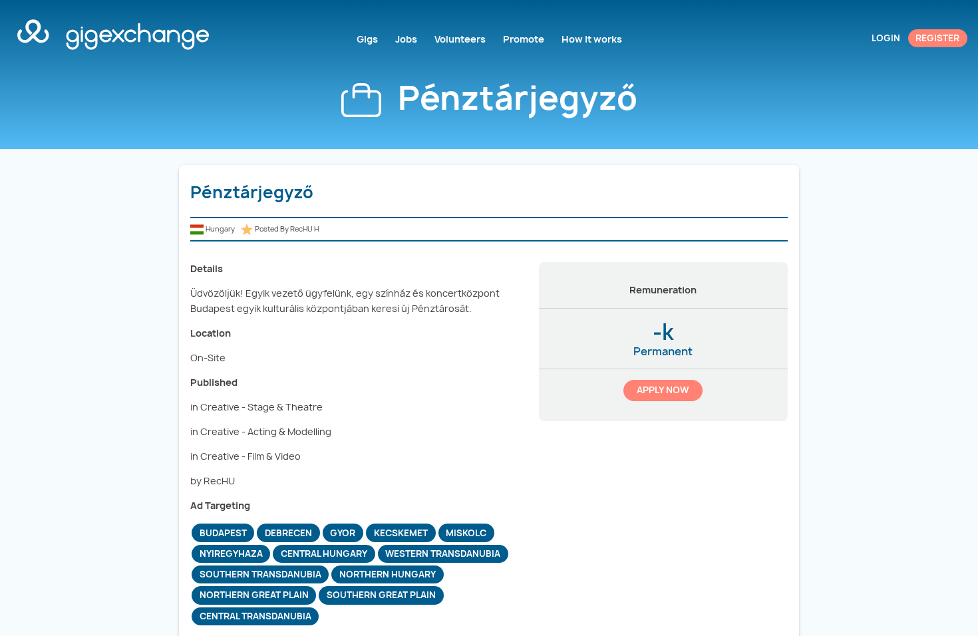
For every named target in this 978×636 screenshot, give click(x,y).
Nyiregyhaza (231, 553)
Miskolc (466, 533)
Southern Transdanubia (260, 574)
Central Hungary (324, 553)
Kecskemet (401, 533)
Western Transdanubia (442, 553)
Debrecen (288, 533)
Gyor (342, 533)
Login (886, 38)
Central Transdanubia (255, 616)
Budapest (223, 533)
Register (937, 38)
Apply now (663, 390)
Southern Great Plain (381, 595)
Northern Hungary (387, 574)
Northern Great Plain (254, 595)
